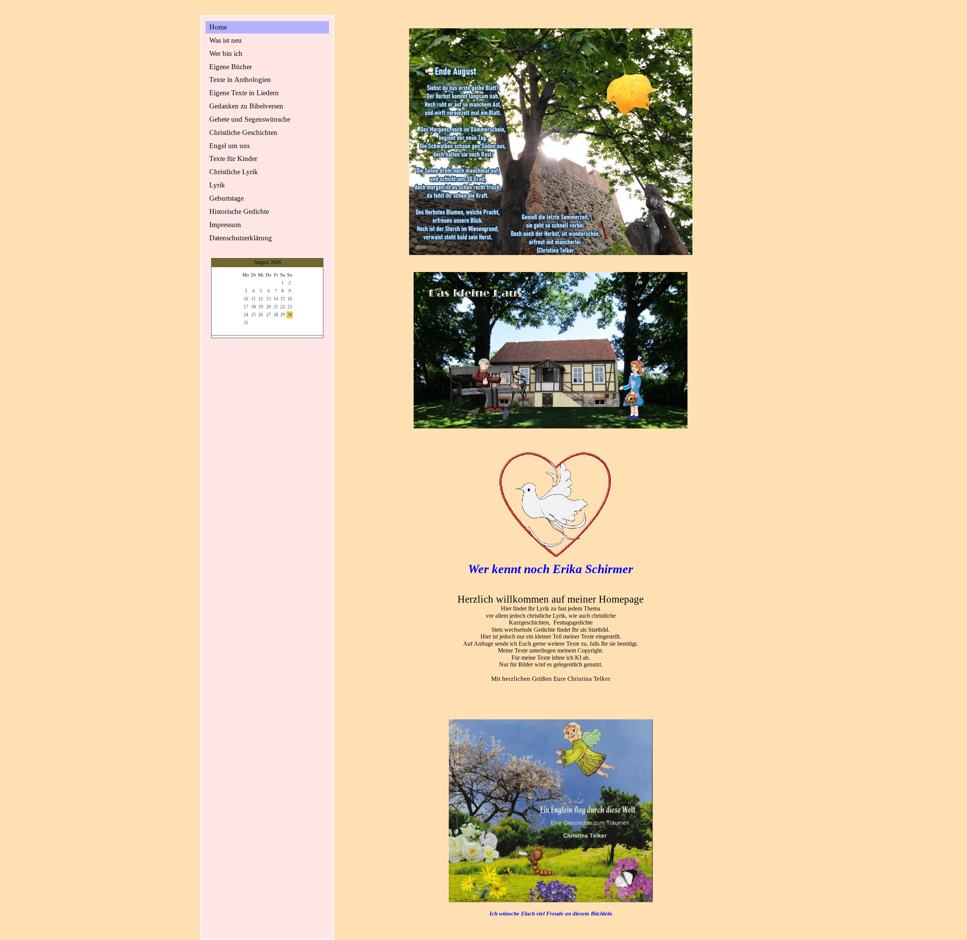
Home (218, 27)
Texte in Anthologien (240, 79)
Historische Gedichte (239, 211)
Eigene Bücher (230, 67)
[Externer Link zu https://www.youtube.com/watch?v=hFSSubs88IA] (550, 427)
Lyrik (217, 185)
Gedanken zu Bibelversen (246, 106)
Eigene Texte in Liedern (244, 93)
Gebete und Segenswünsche (249, 119)
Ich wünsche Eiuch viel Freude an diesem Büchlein (551, 914)
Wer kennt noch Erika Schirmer (550, 569)
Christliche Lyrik (233, 172)
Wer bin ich (226, 53)
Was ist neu (225, 40)
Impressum (225, 225)
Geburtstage (226, 198)
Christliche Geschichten (243, 132)
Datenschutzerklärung (240, 238)
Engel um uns (229, 146)
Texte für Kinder (233, 158)
